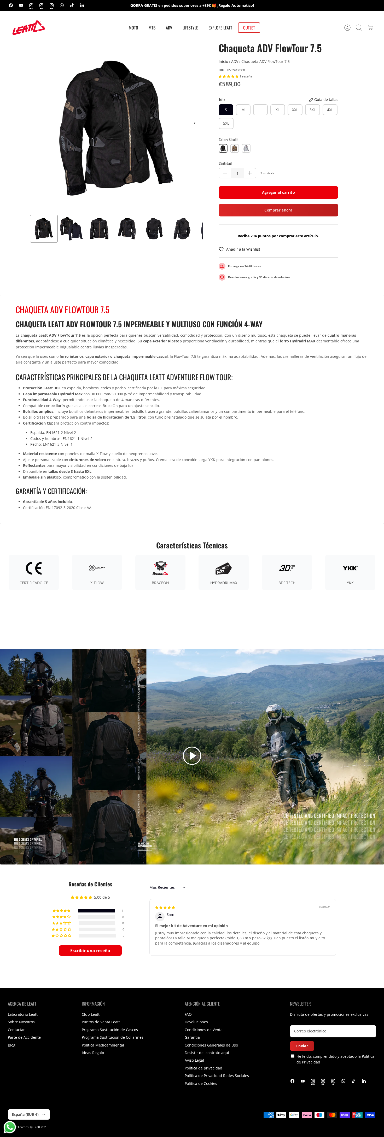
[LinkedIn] (82, 5)
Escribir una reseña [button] (90, 950)
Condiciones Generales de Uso (211, 1045)
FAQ (188, 1014)
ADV (169, 28)
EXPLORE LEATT (220, 28)
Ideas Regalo (93, 1052)
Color (228, 139)
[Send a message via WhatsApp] (10, 1127)
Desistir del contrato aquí (207, 1052)
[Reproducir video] (192, 756)
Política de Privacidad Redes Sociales (217, 1075)
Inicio (223, 61)
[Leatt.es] (29, 28)
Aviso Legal (194, 1060)
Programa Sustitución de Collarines (112, 1037)
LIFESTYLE (190, 28)
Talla (222, 99)
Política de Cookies (201, 1083)
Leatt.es (23, 1127)
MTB (152, 28)
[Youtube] (21, 5)
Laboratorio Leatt (23, 1014)
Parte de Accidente (24, 1037)
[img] (165, 907)
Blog (11, 1045)
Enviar (302, 1045)
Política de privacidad (203, 1068)
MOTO (133, 28)
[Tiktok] (72, 5)
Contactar (16, 1029)
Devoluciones (196, 1021)
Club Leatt (91, 1014)
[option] (116, 128)
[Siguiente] (194, 123)
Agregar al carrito (278, 192)
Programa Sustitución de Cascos (110, 1029)
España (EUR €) (25, 1114)
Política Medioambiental (103, 1045)
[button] (229, 76)
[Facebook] (11, 5)
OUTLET (249, 28)
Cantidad (225, 163)
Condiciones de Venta (204, 1029)
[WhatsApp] (62, 5)
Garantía (192, 1037)
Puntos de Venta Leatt (101, 1021)
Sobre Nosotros (21, 1021)
